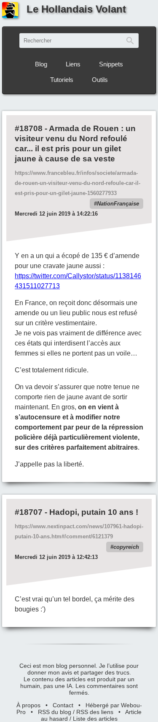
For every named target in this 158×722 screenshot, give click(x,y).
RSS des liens (94, 712)
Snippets (111, 64)
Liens (73, 64)
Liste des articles (95, 718)
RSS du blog (54, 712)
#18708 (29, 128)
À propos (28, 705)
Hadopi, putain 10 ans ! (93, 512)
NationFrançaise (118, 203)
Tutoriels (61, 79)
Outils (100, 79)
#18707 (29, 512)
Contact (63, 705)
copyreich (126, 547)
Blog (41, 64)
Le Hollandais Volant (76, 9)
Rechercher (130, 40)
